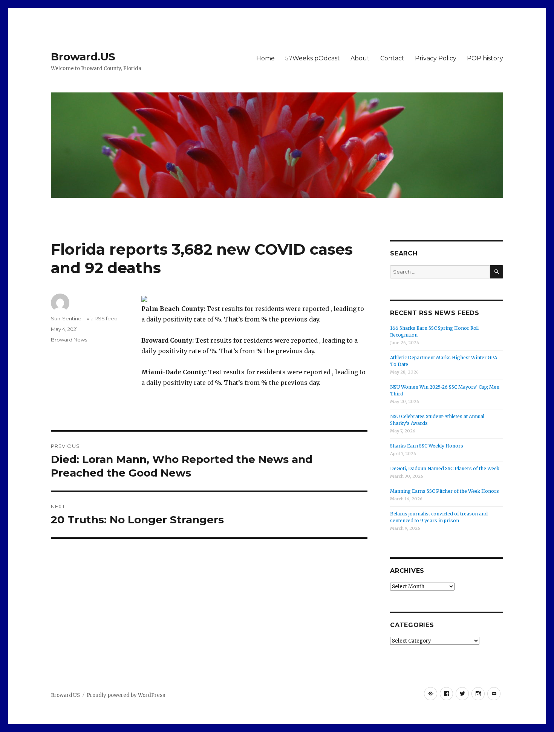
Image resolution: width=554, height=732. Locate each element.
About (360, 58)
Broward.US (83, 56)
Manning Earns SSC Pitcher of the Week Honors (444, 491)
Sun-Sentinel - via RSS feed (84, 318)
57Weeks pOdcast (312, 58)
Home (265, 58)
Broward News (69, 340)
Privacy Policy (435, 58)
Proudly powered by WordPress (126, 695)
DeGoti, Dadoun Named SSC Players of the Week (444, 468)
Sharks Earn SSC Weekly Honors (426, 446)
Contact (392, 58)
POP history (485, 58)
